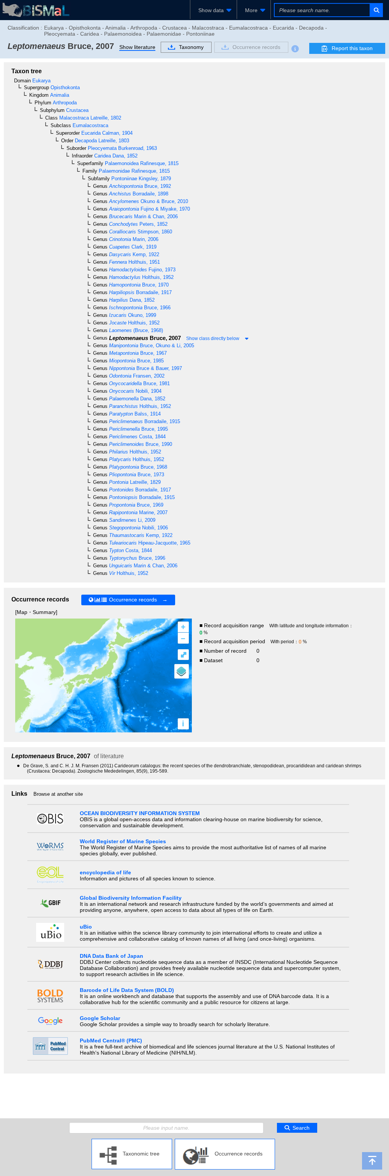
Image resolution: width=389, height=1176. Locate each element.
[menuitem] (213, 10)
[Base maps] (181, 671)
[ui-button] (376, 10)
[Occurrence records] (225, 1142)
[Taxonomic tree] (132, 1142)
